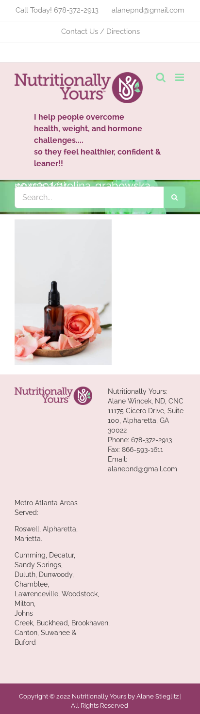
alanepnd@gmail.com (142, 469)
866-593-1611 (142, 449)
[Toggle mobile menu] (180, 77)
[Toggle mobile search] (161, 77)
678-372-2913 (151, 440)
